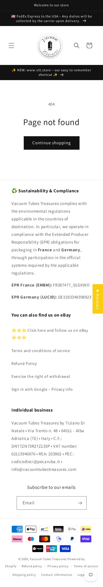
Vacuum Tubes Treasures (48, 559)
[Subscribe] (80, 503)
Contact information (56, 575)
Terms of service (86, 566)
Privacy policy (58, 566)
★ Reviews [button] (97, 298)
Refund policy (32, 566)
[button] (11, 45)
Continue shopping (51, 142)
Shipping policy (24, 575)
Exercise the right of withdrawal (40, 376)
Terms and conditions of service (40, 350)
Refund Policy (24, 363)
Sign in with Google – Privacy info (42, 389)
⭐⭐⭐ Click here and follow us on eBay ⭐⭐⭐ (49, 334)
